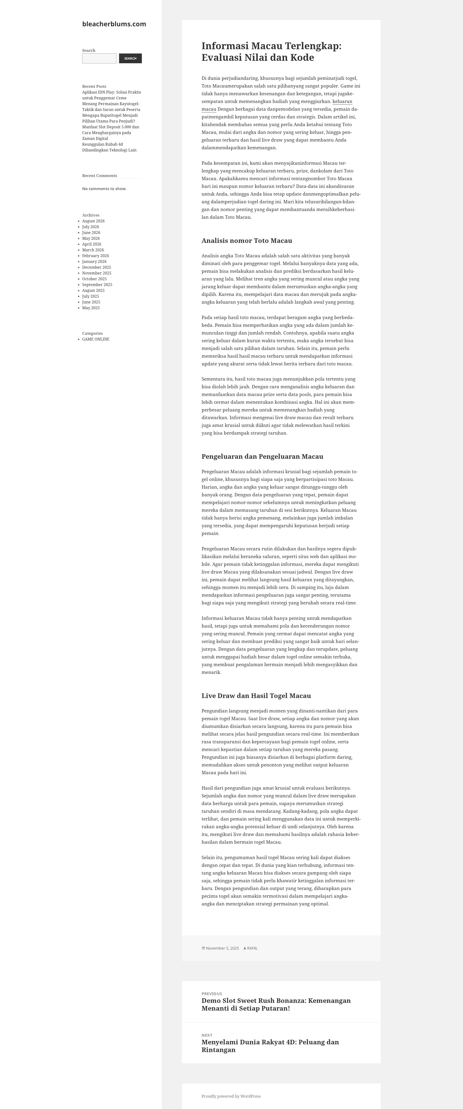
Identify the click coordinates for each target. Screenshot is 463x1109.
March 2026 (93, 250)
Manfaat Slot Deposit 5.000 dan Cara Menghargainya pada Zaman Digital (110, 132)
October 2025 (94, 278)
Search (88, 50)
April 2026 (91, 244)
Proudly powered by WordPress (231, 1096)
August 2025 (93, 290)
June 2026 (91, 232)
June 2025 (91, 302)
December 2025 (96, 267)
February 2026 (95, 255)
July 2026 (90, 226)
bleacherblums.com (114, 23)
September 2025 (97, 284)
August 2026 (93, 221)
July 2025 (90, 296)
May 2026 (91, 238)
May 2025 (91, 307)
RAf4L (252, 948)
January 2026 (94, 261)
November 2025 (96, 273)
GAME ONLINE (95, 339)
